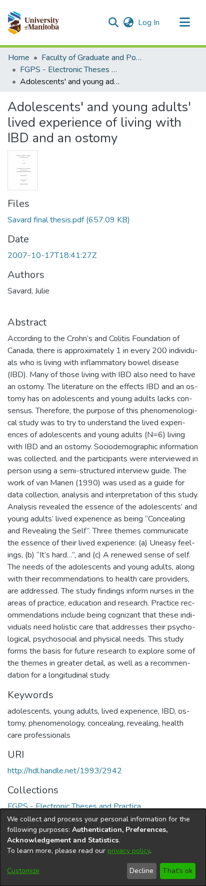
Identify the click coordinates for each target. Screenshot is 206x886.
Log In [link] (149, 22)
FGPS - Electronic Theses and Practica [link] (70, 69)
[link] (69, 219)
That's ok (177, 870)
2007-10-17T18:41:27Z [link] (52, 255)
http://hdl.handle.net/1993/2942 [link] (65, 770)
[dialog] (103, 847)
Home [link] (19, 57)
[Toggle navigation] (184, 22)
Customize (23, 870)
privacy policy (129, 850)
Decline (142, 870)
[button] (33, 22)
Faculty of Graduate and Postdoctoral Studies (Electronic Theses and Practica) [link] (92, 57)
